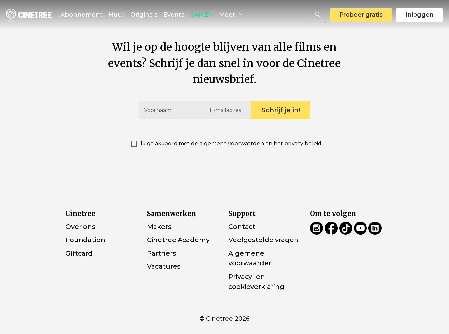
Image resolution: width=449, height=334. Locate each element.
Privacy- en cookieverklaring (256, 282)
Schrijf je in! (280, 110)
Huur (116, 14)
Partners (161, 253)
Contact (241, 227)
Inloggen (420, 14)
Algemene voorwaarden (250, 258)
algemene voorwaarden (232, 143)
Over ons (80, 227)
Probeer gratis (361, 14)
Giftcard (79, 253)
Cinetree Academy (178, 240)
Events (173, 14)
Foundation (85, 240)
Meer (228, 14)
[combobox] (318, 15)
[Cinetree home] (29, 15)
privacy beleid (302, 143)
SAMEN (201, 14)
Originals (143, 14)
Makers (159, 227)
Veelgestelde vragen (263, 240)
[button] (318, 15)
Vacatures (163, 266)
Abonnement (81, 14)
